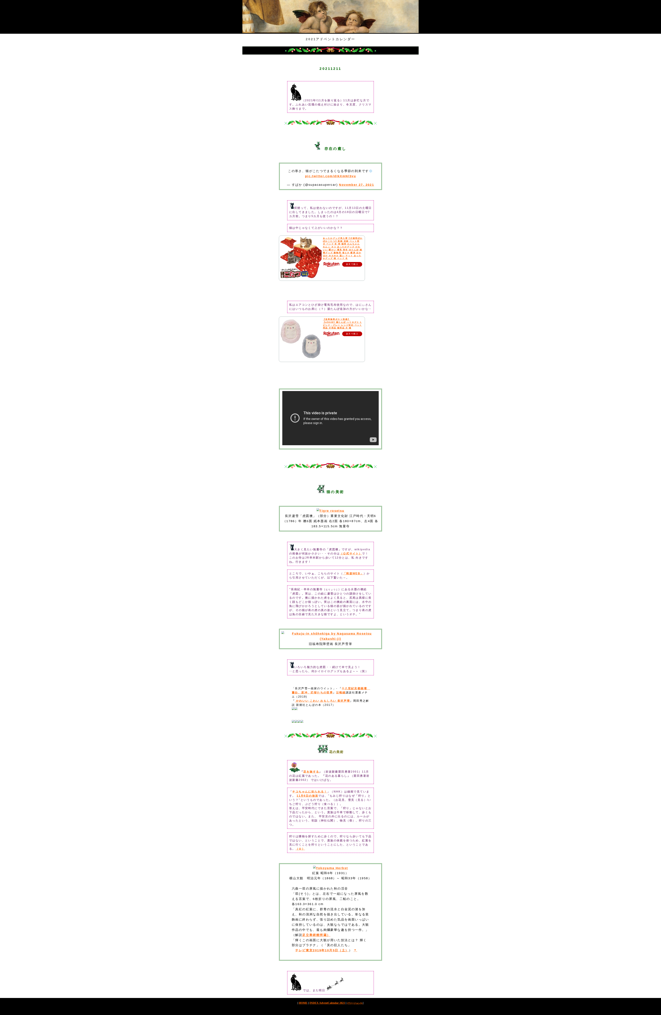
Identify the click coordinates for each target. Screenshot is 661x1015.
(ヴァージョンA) (355, 1003)
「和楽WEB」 (353, 573)
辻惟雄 (341, 692)
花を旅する (311, 771)
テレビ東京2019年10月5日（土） (322, 950)
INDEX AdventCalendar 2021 (327, 1002)
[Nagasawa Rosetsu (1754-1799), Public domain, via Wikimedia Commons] (330, 638)
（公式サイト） (351, 553)
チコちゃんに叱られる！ (309, 791)
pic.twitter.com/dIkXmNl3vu (330, 176)
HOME (303, 1002)
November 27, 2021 (356, 184)
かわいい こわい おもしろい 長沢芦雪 (322, 700)
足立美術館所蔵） (316, 935)
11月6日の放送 (307, 795)
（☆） (300, 848)
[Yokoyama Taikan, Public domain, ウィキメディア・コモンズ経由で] (330, 868)
